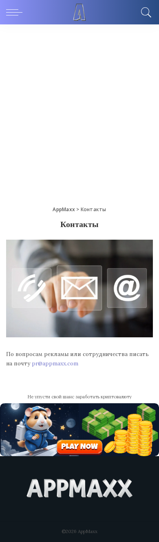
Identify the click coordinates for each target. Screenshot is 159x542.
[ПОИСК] (145, 12)
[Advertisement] (79, 107)
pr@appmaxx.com (55, 363)
